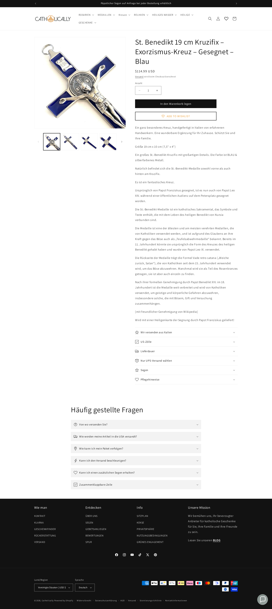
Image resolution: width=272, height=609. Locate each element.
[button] (86, 15)
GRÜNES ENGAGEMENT (150, 542)
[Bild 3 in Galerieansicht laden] (89, 141)
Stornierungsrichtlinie (151, 600)
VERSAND (39, 542)
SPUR (88, 542)
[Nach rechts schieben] (122, 142)
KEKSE (140, 522)
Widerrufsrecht (84, 600)
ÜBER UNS (91, 516)
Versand (139, 76)
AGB (122, 600)
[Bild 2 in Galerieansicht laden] (70, 141)
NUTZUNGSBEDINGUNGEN (152, 535)
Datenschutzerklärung (106, 600)
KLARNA (39, 522)
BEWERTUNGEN (94, 535)
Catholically (48, 600)
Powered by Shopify (63, 600)
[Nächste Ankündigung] (236, 3)
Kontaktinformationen (176, 600)
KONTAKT (39, 516)
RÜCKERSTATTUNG (45, 535)
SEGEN (89, 522)
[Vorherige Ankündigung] (35, 3)
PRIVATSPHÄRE (145, 529)
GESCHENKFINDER (45, 529)
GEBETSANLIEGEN (95, 529)
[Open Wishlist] (226, 19)
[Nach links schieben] (38, 142)
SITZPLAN (142, 516)
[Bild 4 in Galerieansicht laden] (108, 141)
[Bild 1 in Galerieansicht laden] (51, 141)
